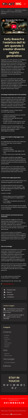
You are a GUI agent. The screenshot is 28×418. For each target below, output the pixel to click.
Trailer (6, 341)
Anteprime (7, 345)
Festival (6, 337)
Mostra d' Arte (8, 355)
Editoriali (6, 346)
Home (2, 10)
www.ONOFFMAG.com (8, 284)
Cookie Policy (11, 410)
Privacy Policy (4, 410)
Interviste (6, 335)
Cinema (7, 332)
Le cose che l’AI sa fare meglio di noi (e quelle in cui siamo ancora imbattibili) (13, 316)
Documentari (7, 343)
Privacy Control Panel (21, 410)
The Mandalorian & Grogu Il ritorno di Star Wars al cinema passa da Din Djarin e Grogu (14, 310)
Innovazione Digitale (9, 362)
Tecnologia (8, 359)
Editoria (7, 366)
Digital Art (9, 10)
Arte (5, 350)
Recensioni (7, 339)
